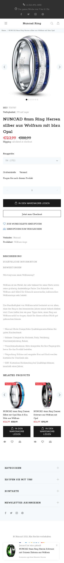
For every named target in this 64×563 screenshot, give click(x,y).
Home (4, 30)
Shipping (7, 142)
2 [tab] (29, 99)
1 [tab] (26, 99)
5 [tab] (35, 99)
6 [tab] (37, 99)
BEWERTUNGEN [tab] (12, 267)
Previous (4, 67)
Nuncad (17, 238)
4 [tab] (33, 99)
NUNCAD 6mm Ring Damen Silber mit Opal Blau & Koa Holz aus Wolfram (16, 414)
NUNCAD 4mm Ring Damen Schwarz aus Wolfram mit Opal (47, 414)
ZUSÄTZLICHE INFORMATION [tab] (20, 262)
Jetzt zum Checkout (32, 214)
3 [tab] (31, 99)
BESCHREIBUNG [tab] (12, 256)
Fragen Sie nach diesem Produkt (18, 178)
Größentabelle (9, 172)
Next (59, 67)
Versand (23, 172)
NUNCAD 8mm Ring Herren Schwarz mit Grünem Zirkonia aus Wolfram (36, 551)
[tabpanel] (32, 65)
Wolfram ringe (20, 242)
